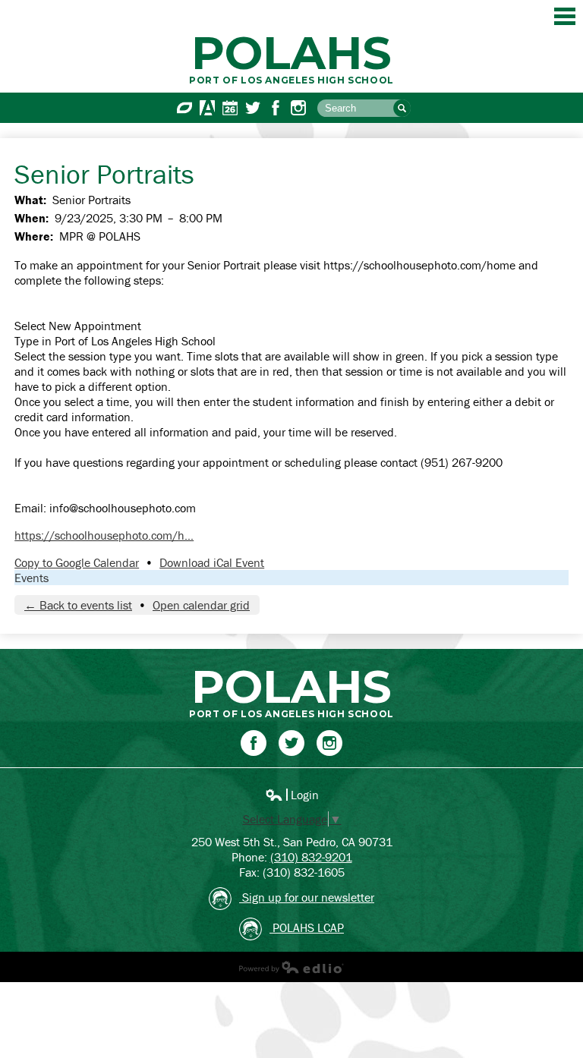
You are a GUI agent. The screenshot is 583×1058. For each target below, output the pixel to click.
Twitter (252, 107)
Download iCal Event (211, 562)
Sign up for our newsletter (306, 897)
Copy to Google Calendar (76, 562)
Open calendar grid (201, 604)
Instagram (298, 107)
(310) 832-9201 (311, 856)
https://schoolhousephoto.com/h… (104, 535)
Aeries (207, 107)
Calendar (230, 107)
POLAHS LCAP (306, 927)
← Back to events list (78, 604)
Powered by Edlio (291, 967)
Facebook (275, 107)
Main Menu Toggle (564, 16)
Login (292, 794)
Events (31, 577)
